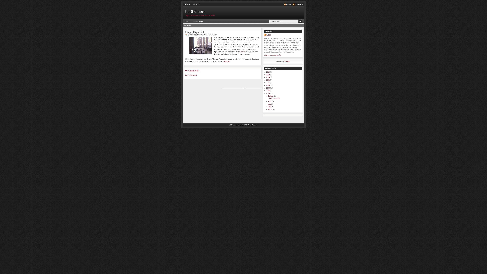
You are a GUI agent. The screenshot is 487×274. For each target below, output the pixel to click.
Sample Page (198, 21)
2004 (268, 91)
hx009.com (195, 11)
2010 (268, 75)
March (270, 109)
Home (187, 21)
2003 (268, 93)
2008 (268, 80)
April (270, 107)
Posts (288, 4)
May (269, 104)
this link (243, 52)
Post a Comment (191, 75)
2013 (268, 72)
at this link (226, 61)
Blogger (287, 61)
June (270, 101)
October (271, 96)
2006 (268, 85)
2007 (268, 83)
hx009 (268, 35)
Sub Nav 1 (187, 25)
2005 (268, 88)
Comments (299, 4)
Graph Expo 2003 (195, 32)
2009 (268, 77)
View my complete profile (272, 55)
